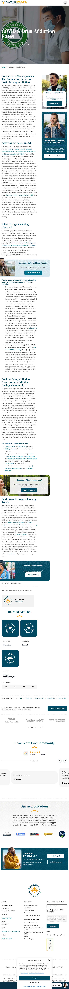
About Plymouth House (31, 905)
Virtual (26, 936)
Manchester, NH (31, 698)
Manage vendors (24, 973)
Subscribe (53, 926)
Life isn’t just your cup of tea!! (22, 775)
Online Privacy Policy (56, 967)
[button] (49, 960)
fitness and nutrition (16, 468)
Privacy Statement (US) (9, 676)
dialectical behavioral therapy (26, 456)
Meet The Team (29, 910)
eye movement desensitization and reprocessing (22, 458)
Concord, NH (53, 698)
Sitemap (8, 967)
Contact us (12, 554)
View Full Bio (19, 601)
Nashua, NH (42, 698)
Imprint (44, 986)
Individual (8, 446)
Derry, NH (63, 698)
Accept (34, 978)
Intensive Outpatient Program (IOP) (34, 933)
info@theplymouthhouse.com (11, 931)
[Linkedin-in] (57, 935)
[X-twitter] (64, 935)
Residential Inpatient (31, 925)
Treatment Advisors (21, 534)
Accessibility (16, 967)
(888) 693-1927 (7, 918)
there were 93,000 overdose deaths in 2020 (19, 195)
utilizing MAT (33, 328)
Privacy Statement (37, 986)
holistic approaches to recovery (27, 525)
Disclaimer (7, 645)
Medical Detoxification (31, 923)
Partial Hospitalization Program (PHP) (34, 928)
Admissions (28, 913)
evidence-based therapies (16, 522)
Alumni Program (29, 939)
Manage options (34, 982)
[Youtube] (54, 935)
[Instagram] (50, 935)
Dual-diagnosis (9, 463)
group (13, 446)
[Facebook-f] (47, 935)
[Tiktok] (61, 935)
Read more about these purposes (36, 973)
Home (3, 67)
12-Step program (10, 449)
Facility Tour (28, 908)
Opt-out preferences (27, 986)
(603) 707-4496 (7, 939)
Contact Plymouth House (32, 915)
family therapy (22, 446)
